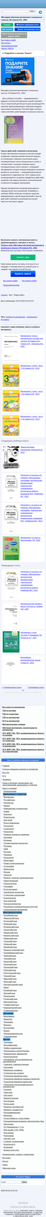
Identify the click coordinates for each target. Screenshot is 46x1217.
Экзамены (6, 779)
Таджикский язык (11, 1011)
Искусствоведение (11, 823)
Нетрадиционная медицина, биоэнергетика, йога (24, 1121)
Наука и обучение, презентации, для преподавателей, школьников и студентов (19, 784)
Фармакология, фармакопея (15, 1054)
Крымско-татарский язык (14, 950)
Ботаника (8, 840)
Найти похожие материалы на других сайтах (14, 35)
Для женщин (9, 1101)
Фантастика (8, 1124)
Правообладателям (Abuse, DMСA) (9, 47)
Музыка (7, 872)
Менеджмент (9, 1016)
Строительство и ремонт (14, 1073)
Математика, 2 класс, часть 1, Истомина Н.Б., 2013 (32, 418)
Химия (6, 811)
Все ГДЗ (5, 773)
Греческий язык (10, 964)
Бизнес (7, 1031)
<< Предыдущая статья (11, 687)
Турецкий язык (10, 959)
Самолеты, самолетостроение (16, 1064)
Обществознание (11, 881)
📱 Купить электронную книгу (27, 29)
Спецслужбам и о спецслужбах (17, 1118)
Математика (9, 797)
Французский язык (11, 918)
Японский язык (10, 982)
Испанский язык (10, 921)
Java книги (8, 1095)
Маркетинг (8, 1019)
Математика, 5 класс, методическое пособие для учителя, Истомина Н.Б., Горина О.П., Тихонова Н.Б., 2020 (32, 341)
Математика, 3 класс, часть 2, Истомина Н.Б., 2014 (32, 367)
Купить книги (23, 273)
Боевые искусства (11, 1150)
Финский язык (9, 993)
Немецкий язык (10, 924)
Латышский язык (11, 967)
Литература (9, 803)
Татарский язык (10, 941)
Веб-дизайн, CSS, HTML (14, 1130)
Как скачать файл (10, 281)
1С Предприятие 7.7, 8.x (14, 1127)
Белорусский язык (11, 935)
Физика (7, 806)
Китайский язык (10, 990)
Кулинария (8, 1147)
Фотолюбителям (10, 1045)
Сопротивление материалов (15, 910)
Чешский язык (10, 976)
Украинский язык (11, 933)
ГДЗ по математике (10, 717)
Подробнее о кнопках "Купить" (18, 53)
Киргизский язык (10, 1002)
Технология (8, 826)
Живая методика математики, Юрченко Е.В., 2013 (32, 449)
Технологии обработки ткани (15, 1076)
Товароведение (10, 1036)
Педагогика (8, 832)
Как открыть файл (8, 40)
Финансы (7, 1025)
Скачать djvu (23, 257)
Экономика (8, 1022)
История (7, 852)
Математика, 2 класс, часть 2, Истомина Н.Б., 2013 (32, 392)
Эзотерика (8, 1042)
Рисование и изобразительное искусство (21, 907)
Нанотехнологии (11, 1057)
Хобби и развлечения (13, 1048)
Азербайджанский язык (13, 953)
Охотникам (8, 1067)
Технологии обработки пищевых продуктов (22, 1079)
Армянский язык (10, 938)
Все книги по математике (13, 707)
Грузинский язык (10, 999)
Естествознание (10, 889)
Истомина (5, 320)
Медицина (8, 1115)
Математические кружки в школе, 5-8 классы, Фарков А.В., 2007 (32, 606)
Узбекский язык (10, 944)
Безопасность (9, 1144)
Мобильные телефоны (13, 1070)
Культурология (10, 898)
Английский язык (11, 915)
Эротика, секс (9, 1139)
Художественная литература (16, 843)
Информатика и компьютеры (16, 809)
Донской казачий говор (13, 985)
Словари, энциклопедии (14, 1141)
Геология (7, 1090)
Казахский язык (10, 961)
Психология (9, 858)
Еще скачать (7, 29)
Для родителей (10, 901)
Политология (9, 817)
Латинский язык (10, 930)
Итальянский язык (11, 927)
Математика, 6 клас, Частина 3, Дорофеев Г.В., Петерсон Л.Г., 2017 (31, 635)
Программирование (12, 1113)
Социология (9, 829)
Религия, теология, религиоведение (18, 878)
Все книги (6, 1158)
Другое (5, 1161)
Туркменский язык (11, 1005)
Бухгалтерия (9, 1028)
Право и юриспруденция (14, 863)
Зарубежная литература (14, 892)
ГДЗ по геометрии (10, 714)
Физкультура (9, 869)
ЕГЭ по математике (11, 721)
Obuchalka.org (11, 1211)
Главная (5, 766)
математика (32, 317)
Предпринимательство (13, 1034)
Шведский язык (10, 979)
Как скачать (6, 43)
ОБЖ (6, 849)
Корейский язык (10, 947)
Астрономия (9, 866)
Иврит (6, 987)
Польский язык (10, 970)
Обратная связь (9, 1168)
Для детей (8, 820)
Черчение (8, 855)
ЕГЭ (4, 776)
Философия (9, 860)
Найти (5, 1165)
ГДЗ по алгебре (9, 711)
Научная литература (12, 904)
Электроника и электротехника (16, 1051)
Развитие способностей (13, 1107)
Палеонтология (10, 884)
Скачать (7, 25)
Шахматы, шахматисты (13, 1110)
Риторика (8, 846)
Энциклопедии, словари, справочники (18, 1154)
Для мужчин (9, 1133)
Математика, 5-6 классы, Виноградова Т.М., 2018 (31, 539)
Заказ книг (8, 1092)
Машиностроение (11, 1098)
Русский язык (9, 800)
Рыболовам (9, 1136)
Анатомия (8, 837)
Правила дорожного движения (16, 835)
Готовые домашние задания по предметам (20, 769)
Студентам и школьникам (14, 895)
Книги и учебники (9, 788)
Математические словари (13, 724)
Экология (8, 875)
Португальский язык (12, 973)
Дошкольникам (10, 791)
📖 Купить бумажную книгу (27, 25)
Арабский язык (10, 956)
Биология (8, 814)
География (8, 886)
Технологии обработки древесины (18, 1082)
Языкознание (9, 996)
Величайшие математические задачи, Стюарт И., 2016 (31, 660)
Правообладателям (11, 285)
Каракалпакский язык (12, 1008)
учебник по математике (15, 317)
